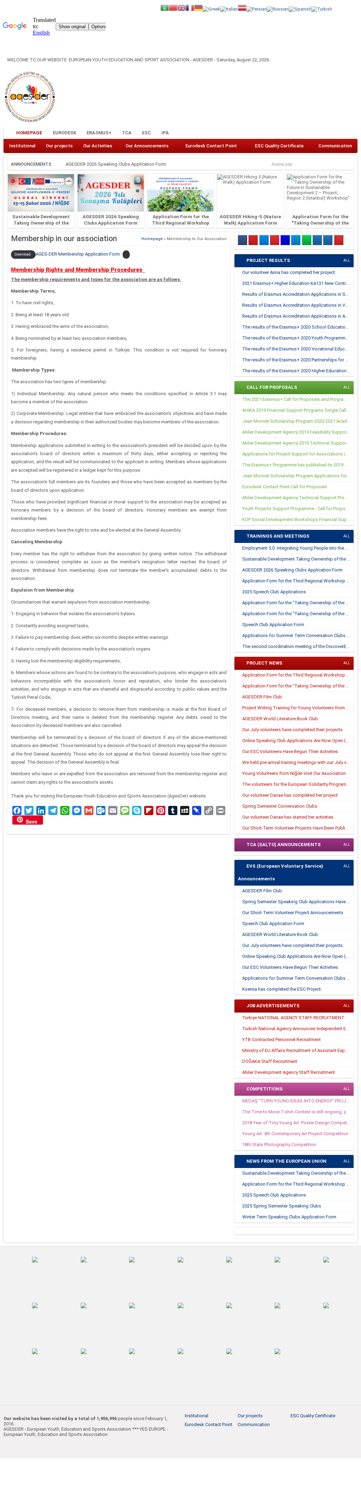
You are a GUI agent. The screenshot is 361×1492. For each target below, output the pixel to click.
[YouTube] (274, 240)
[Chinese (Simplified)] (173, 7)
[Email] (317, 240)
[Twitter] (264, 240)
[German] (198, 7)
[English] (181, 7)
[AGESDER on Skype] (327, 240)
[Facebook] (242, 240)
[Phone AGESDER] (338, 240)
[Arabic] (164, 7)
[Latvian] (242, 7)
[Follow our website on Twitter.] (328, 133)
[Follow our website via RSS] (351, 133)
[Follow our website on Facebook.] (316, 133)
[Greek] (211, 8)
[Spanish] (300, 8)
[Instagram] (253, 240)
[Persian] (256, 8)
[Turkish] (321, 8)
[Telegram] (295, 240)
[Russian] (278, 8)
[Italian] (229, 8)
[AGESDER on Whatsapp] (306, 240)
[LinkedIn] (285, 240)
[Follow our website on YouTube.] (339, 133)
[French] (190, 7)
